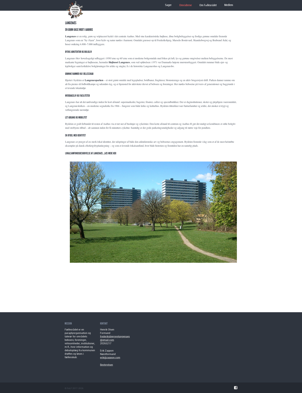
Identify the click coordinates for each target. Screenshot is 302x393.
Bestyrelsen (106, 364)
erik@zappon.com (110, 357)
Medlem (228, 5)
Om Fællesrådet (208, 5)
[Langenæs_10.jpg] (153, 212)
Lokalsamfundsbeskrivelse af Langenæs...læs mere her (90, 153)
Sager (168, 5)
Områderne (185, 5)
